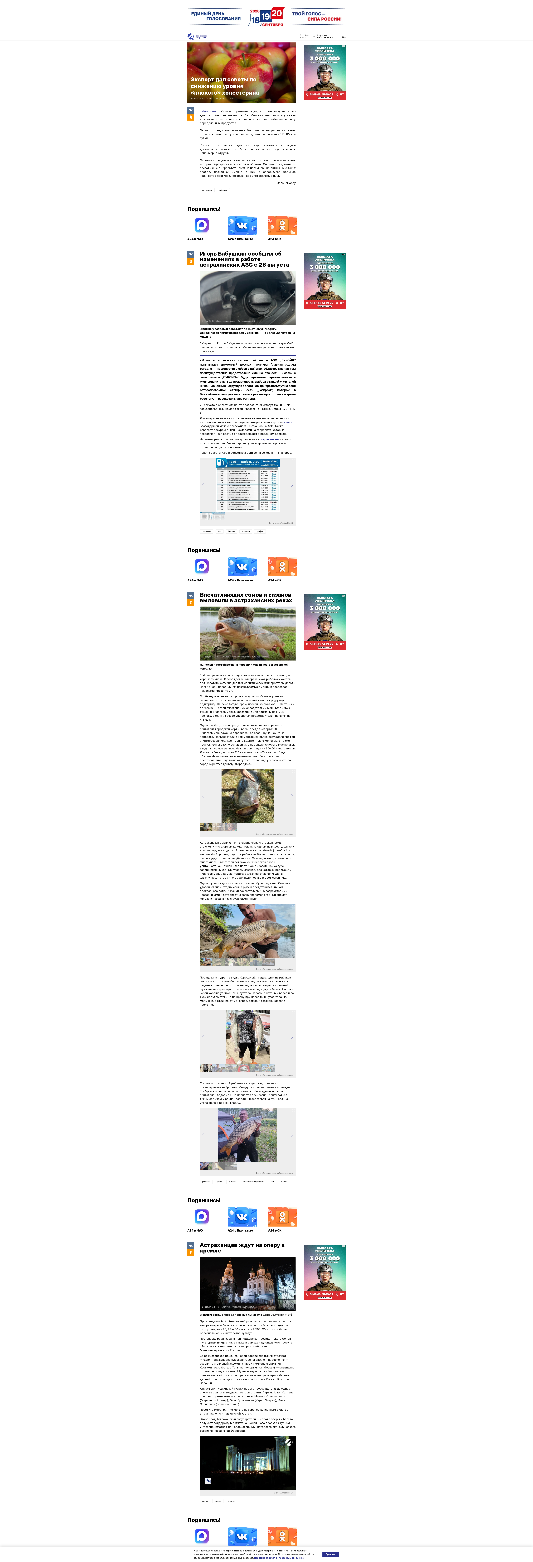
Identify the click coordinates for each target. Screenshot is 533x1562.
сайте (288, 422)
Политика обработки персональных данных (279, 1558)
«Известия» (208, 111)
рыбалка (206, 1181)
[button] (292, 485)
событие (223, 190)
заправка (206, 531)
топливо (246, 531)
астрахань (207, 190)
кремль (231, 1501)
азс (219, 531)
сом (272, 1181)
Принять (330, 1554)
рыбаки (232, 1181)
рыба (219, 1181)
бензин (231, 531)
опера (205, 1501)
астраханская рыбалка (253, 1181)
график (260, 531)
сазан (284, 1181)
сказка (218, 1501)
